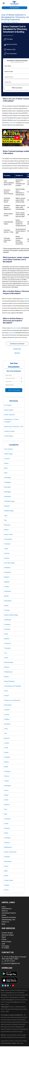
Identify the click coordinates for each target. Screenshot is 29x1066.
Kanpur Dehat (8, 534)
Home (4, 907)
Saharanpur (7, 619)
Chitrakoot (7, 643)
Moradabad (4, 22)
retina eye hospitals (16, 328)
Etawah (6, 695)
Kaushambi (7, 591)
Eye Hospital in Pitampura (10, 1019)
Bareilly (6, 596)
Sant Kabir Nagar (9, 563)
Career (4, 915)
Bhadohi (6, 577)
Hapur (6, 691)
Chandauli (7, 544)
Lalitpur (6, 781)
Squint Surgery (8, 410)
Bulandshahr (8, 705)
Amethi (6, 890)
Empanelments (7, 908)
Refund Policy (7, 1043)
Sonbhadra (7, 572)
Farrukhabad (8, 539)
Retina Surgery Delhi (9, 1037)
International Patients (9, 913)
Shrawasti (7, 629)
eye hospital (11, 332)
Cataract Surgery (9, 431)
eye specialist (11, 122)
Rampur (6, 676)
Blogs (3, 924)
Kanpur (6, 463)
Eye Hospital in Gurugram (16, 1031)
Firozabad (7, 648)
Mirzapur (7, 506)
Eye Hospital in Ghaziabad (10, 1024)
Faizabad (7, 757)
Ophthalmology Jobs (8, 919)
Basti (5, 814)
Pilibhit (6, 795)
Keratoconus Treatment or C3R (13, 426)
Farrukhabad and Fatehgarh (12, 686)
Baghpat (6, 582)
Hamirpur (7, 610)
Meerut (6, 529)
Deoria (6, 790)
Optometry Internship (9, 917)
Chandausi (7, 819)
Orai (5, 733)
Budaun (6, 762)
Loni (5, 653)
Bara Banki (7, 487)
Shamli (6, 866)
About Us (5, 911)
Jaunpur (6, 743)
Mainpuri (7, 804)
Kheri (5, 473)
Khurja (6, 833)
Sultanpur (7, 856)
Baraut (6, 875)
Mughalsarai (8, 847)
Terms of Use (20, 1043)
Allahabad (7, 567)
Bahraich (7, 738)
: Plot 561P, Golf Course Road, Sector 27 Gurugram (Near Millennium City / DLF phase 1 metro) (14, 1002)
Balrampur (7, 525)
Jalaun (6, 548)
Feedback (14, 1043)
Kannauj (6, 558)
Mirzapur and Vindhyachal (12, 700)
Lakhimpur (7, 771)
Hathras (6, 776)
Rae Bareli (7, 724)
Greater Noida (8, 880)
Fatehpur (7, 719)
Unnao (6, 747)
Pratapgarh (7, 482)
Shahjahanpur (8, 672)
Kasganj (6, 885)
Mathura (6, 667)
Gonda (6, 823)
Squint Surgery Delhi (20, 1037)
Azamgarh (7, 838)
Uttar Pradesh (8, 449)
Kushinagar (7, 477)
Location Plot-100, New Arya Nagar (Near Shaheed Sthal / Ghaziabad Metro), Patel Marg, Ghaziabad (14, 997)
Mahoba (6, 638)
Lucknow (7, 458)
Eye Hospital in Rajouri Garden (12, 1022)
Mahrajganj (7, 492)
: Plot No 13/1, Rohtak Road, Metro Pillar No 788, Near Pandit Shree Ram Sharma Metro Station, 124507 (14, 1009)
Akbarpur (7, 828)
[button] (3, 3)
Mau (5, 520)
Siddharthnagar (9, 511)
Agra (5, 515)
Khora (6, 728)
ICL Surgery (7, 405)
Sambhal (7, 710)
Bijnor (6, 468)
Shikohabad (7, 861)
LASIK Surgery (8, 436)
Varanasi (6, 553)
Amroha (6, 714)
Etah (5, 809)
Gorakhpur (7, 624)
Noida (6, 634)
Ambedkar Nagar (9, 501)
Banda (6, 766)
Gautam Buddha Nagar (11, 615)
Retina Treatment (9, 414)
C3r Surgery (5, 946)
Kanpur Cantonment (10, 852)
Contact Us (5, 922)
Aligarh (6, 605)
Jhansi (6, 657)
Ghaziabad (7, 496)
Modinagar (7, 785)
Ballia (5, 871)
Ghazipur (7, 842)
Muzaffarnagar (8, 662)
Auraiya (6, 586)
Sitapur (6, 752)
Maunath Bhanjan (9, 681)
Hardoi (6, 800)
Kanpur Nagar (8, 454)
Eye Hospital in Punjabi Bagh (18, 1029)
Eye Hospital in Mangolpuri (15, 1026)
